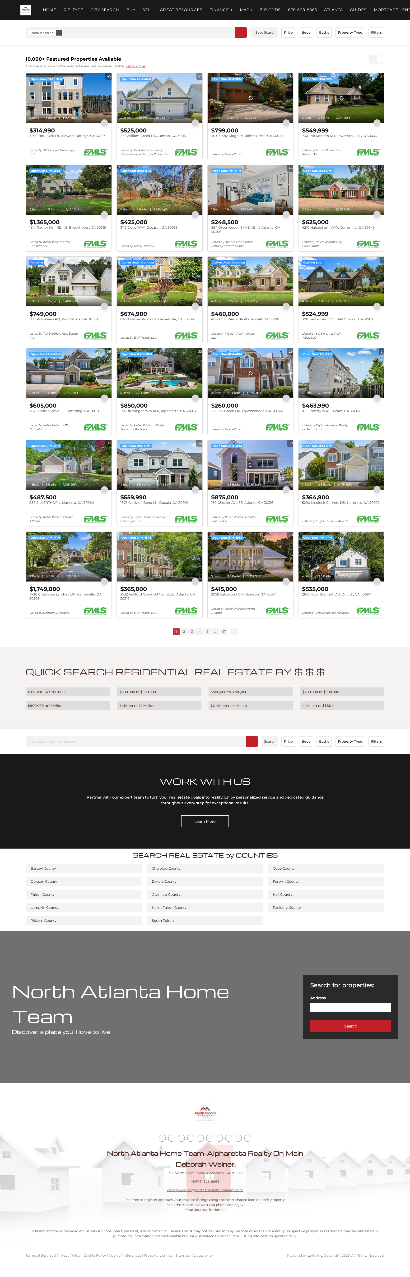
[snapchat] (228, 1138)
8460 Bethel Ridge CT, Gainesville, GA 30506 (157, 319)
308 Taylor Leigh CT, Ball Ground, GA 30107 (337, 319)
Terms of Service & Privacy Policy (53, 1255)
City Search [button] (105, 10)
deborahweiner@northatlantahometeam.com (205, 1190)
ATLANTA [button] (333, 10)
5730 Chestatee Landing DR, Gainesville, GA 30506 (65, 596)
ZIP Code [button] (270, 10)
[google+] (247, 1138)
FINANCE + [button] (221, 10)
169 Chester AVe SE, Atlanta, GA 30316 (242, 502)
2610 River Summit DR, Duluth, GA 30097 (336, 594)
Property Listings (158, 1255)
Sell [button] (148, 10)
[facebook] (162, 1138)
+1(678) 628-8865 (205, 1181)
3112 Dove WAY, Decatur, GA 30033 (148, 227)
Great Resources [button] (181, 10)
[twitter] (181, 1138)
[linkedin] (171, 1138)
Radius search (42, 33)
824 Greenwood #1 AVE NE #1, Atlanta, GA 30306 (245, 229)
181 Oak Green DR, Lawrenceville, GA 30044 (247, 411)
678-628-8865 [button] (302, 10)
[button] (25, 10)
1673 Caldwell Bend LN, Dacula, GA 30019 (154, 502)
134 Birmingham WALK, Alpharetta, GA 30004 (158, 411)
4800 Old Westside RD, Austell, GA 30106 (245, 319)
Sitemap (182, 1255)
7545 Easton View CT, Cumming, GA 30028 (64, 411)
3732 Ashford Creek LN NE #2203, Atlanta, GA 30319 (157, 596)
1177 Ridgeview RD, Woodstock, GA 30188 (63, 319)
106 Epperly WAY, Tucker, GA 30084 (331, 411)
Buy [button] (130, 10)
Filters (376, 32)
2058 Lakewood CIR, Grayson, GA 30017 (243, 594)
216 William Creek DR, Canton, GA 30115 (153, 136)
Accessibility (202, 1255)
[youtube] (209, 1138)
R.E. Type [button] (74, 10)
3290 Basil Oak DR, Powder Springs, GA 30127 (67, 136)
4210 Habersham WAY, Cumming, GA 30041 (338, 227)
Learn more (135, 66)
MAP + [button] (246, 10)
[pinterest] (238, 1138)
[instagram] (200, 1138)
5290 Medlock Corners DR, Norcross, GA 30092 (341, 502)
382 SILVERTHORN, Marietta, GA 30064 (61, 502)
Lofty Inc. (315, 1255)
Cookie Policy (95, 1255)
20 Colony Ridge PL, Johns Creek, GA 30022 (247, 136)
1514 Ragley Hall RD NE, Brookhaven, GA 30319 (67, 227)
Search (269, 741)
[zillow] (190, 1138)
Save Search (265, 32)
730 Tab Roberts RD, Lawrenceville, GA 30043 (339, 136)
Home (49, 10)
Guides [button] (358, 10)
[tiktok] (219, 1138)
